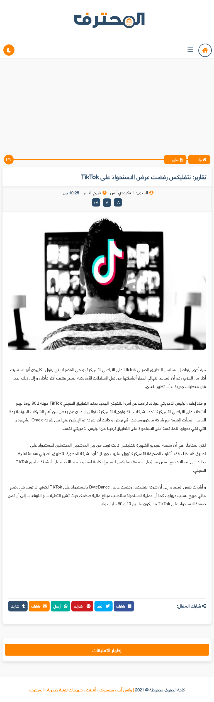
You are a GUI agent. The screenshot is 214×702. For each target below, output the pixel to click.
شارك (120, 605)
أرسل (57, 605)
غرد (100, 605)
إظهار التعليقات (107, 649)
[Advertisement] (107, 102)
